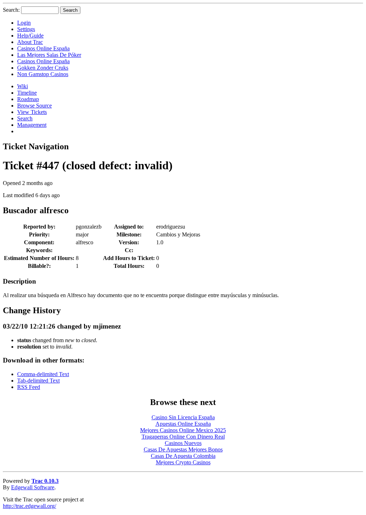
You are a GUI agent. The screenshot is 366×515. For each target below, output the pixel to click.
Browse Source (34, 105)
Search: (11, 10)
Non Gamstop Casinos (42, 74)
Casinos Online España (43, 48)
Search (25, 118)
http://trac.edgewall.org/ (29, 506)
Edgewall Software (32, 487)
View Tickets (32, 112)
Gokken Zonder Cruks (42, 68)
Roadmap (28, 99)
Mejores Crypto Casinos (183, 462)
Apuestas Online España (183, 424)
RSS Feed (28, 387)
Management (31, 125)
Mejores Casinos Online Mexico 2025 (183, 430)
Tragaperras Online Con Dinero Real (183, 437)
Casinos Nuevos (183, 443)
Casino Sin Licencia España (183, 417)
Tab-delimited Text (38, 381)
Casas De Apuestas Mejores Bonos (183, 449)
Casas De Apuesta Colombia (183, 456)
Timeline (27, 93)
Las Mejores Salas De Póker (49, 55)
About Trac (30, 42)
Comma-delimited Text (43, 374)
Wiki (22, 86)
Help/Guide (30, 35)
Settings (26, 29)
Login (24, 23)
